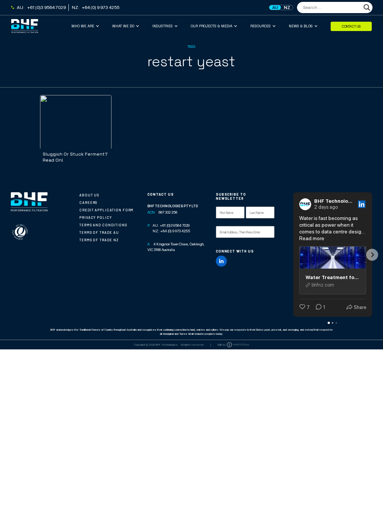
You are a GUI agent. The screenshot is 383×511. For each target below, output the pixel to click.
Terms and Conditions (103, 225)
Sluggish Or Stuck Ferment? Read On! (75, 157)
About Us (89, 195)
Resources (260, 26)
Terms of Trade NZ (99, 240)
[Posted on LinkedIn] (361, 204)
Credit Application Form (106, 210)
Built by (222, 344)
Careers (88, 203)
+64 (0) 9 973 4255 (100, 7)
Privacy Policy (95, 217)
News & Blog (301, 26)
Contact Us (351, 26)
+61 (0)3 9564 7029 (46, 7)
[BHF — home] (41, 26)
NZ (287, 7)
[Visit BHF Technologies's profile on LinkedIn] (305, 204)
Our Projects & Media (211, 26)
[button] (293, 255)
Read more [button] (311, 238)
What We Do (123, 26)
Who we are (82, 26)
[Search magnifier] (367, 7)
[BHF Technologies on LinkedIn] (221, 261)
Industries (162, 26)
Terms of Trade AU (99, 232)
